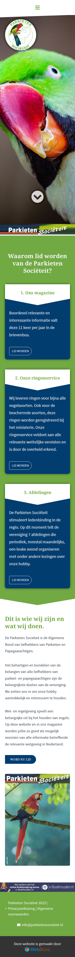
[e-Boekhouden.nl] (37, 887)
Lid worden (20, 351)
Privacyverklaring (21, 908)
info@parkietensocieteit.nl (42, 925)
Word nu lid (20, 759)
